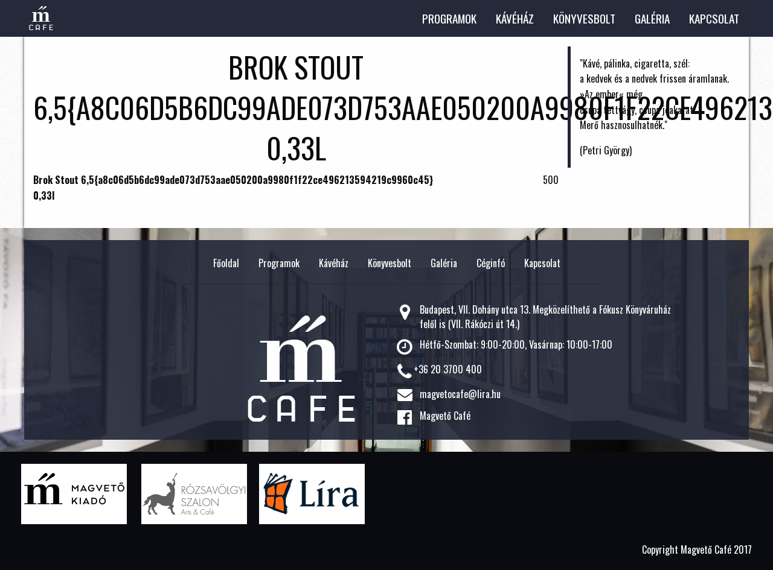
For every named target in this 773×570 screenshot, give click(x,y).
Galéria (652, 18)
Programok (449, 18)
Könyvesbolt (584, 18)
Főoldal (226, 263)
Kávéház (515, 18)
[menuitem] (449, 18)
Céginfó (490, 263)
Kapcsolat (714, 18)
